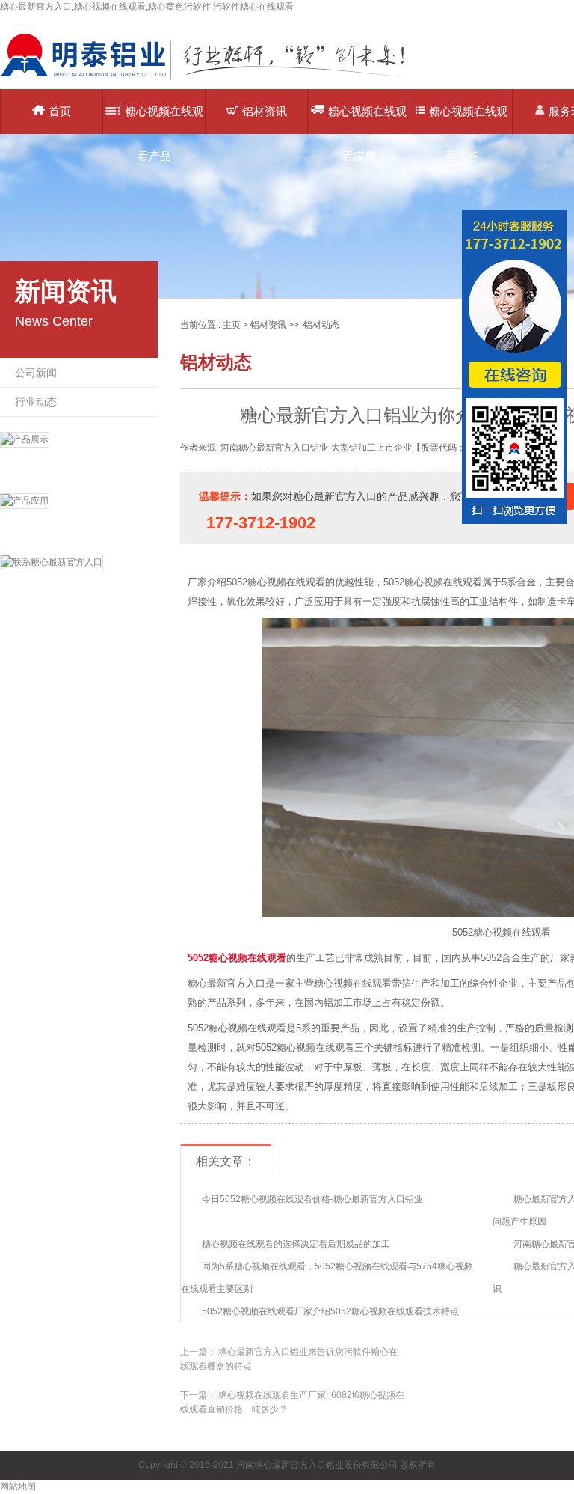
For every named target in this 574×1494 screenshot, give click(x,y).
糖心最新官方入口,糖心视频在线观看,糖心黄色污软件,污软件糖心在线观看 (147, 6)
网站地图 (18, 1486)
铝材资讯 (264, 111)
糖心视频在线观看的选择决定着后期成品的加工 (296, 1244)
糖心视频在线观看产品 (164, 119)
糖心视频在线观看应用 (367, 119)
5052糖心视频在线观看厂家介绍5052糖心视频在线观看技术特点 (330, 1311)
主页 (232, 325)
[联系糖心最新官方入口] (79, 582)
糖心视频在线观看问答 (468, 119)
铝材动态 (321, 325)
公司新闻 (36, 373)
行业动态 (36, 402)
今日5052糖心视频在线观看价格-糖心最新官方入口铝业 (312, 1199)
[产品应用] (79, 520)
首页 (60, 111)
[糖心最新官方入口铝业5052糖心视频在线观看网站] (213, 78)
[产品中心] (79, 459)
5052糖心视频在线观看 (237, 957)
